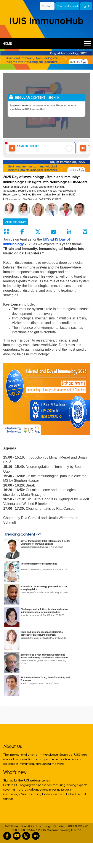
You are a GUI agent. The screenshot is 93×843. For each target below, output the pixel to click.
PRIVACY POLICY (37, 830)
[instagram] (26, 836)
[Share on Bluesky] (85, 232)
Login (13, 105)
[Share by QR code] (6, 232)
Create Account (67, 6)
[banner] (46, 57)
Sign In (86, 6)
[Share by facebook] (22, 232)
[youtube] (17, 836)
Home (7, 44)
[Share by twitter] (38, 232)
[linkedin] (36, 836)
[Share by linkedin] (69, 232)
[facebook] (7, 836)
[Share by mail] (53, 232)
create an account (32, 105)
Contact (47, 6)
